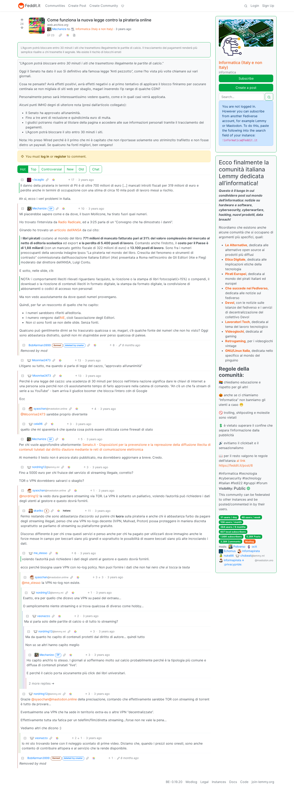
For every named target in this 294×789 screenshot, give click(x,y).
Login (255, 6)
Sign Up (268, 6)
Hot (23, 169)
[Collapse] (22, 180)
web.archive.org (57, 24)
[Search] (246, 6)
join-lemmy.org (263, 782)
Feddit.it (32, 5)
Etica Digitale (235, 259)
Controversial (51, 169)
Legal (204, 782)
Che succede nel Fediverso (246, 288)
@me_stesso (31, 583)
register (60, 156)
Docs (233, 782)
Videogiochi (234, 331)
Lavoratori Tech (237, 322)
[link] (60, 35)
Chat (95, 169)
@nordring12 (29, 496)
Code (244, 782)
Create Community (103, 6)
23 (52, 35)
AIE (62, 318)
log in (45, 156)
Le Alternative (236, 245)
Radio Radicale (69, 222)
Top (33, 169)
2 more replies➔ (41, 683)
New (70, 169)
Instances (219, 782)
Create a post (246, 88)
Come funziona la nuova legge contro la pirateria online (99, 20)
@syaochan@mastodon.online (54, 699)
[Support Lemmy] (123, 6)
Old (81, 169)
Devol (229, 303)
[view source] (74, 35)
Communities (55, 6)
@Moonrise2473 (33, 414)
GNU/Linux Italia (237, 351)
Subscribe (246, 78)
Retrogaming (235, 341)
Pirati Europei (235, 274)
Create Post (77, 6)
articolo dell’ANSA (67, 230)
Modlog (249, 541)
